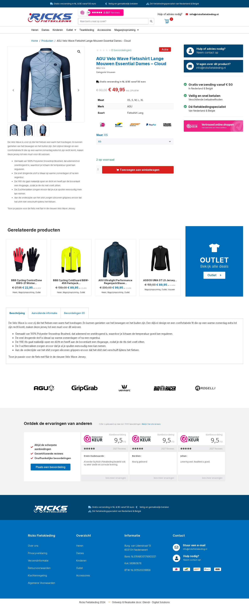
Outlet (37, 292)
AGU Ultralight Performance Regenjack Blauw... (115, 282)
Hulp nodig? (191, 556)
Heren (15, 292)
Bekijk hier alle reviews (151, 424)
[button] (79, 52)
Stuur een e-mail (194, 545)
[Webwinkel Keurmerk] (213, 125)
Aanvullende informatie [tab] (44, 313)
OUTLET (214, 260)
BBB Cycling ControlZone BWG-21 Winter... (26, 282)
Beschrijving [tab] (17, 313)
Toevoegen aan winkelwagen (139, 169)
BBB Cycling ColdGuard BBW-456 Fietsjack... (71, 282)
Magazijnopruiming (26, 292)
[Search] (151, 21)
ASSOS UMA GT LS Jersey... (160, 280)
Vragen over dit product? (213, 64)
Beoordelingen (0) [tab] (74, 313)
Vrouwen (111, 72)
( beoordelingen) (121, 50)
